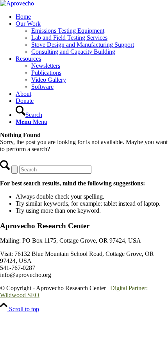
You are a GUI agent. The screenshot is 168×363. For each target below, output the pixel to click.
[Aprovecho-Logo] (17, 3)
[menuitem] (92, 16)
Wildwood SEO (19, 295)
